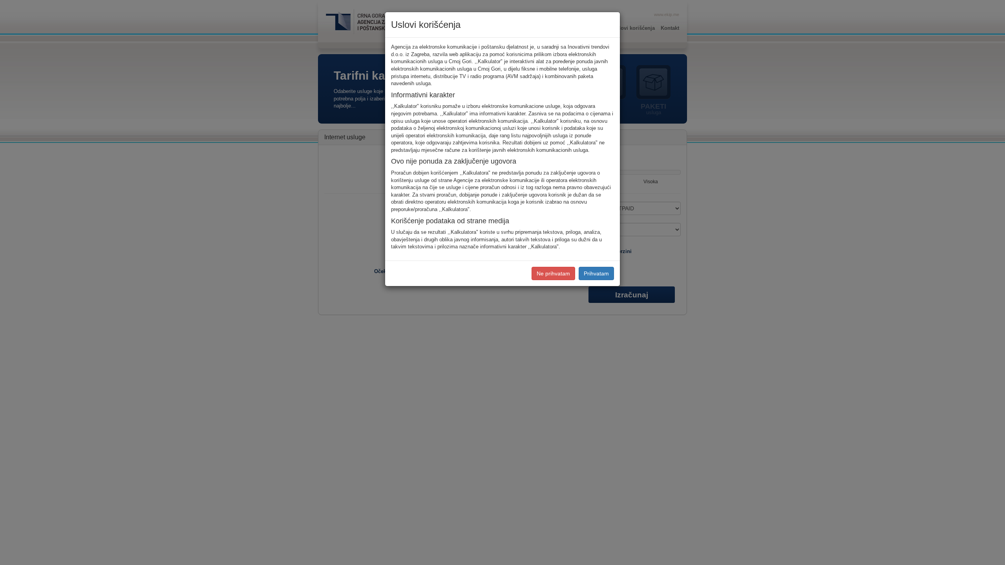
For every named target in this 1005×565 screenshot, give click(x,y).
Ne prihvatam (553, 273)
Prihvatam (596, 273)
